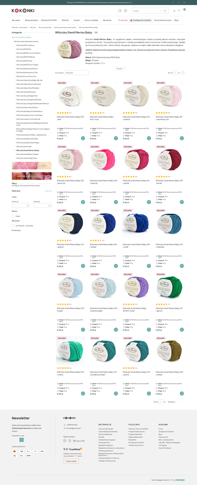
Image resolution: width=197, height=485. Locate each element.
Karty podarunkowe (136, 437)
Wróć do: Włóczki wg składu (21, 37)
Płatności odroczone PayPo (138, 429)
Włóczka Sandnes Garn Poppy (27, 143)
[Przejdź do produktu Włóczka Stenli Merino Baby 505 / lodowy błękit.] (103, 286)
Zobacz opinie (71, 461)
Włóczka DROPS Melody (25, 57)
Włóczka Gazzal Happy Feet (27, 96)
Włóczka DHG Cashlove (25, 45)
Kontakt (101, 437)
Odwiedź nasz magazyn (106, 440)
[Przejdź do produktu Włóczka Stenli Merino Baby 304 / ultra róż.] (103, 159)
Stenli (18, 216)
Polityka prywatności (105, 451)
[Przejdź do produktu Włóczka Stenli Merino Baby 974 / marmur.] (136, 95)
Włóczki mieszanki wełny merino (65, 27)
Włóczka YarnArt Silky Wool (26, 158)
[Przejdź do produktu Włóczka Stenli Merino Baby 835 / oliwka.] (169, 350)
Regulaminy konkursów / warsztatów (111, 448)
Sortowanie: (59, 73)
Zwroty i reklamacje (105, 434)
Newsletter (132, 440)
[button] (165, 10)
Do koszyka (83, 138)
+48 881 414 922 (71, 425)
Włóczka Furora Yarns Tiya (26, 76)
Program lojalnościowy (137, 431)
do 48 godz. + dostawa (24, 226)
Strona (170, 73)
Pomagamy (163, 445)
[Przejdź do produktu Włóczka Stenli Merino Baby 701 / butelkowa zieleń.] (103, 350)
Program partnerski (135, 434)
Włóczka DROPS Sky (24, 61)
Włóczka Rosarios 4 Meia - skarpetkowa (31, 135)
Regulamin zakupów (105, 445)
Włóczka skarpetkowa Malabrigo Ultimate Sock (32, 124)
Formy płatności (104, 442)
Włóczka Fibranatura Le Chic (27, 72)
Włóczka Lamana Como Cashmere (29, 115)
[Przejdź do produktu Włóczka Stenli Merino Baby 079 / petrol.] (136, 350)
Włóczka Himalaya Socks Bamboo (29, 111)
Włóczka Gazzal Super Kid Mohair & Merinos (32, 103)
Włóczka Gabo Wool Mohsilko (27, 88)
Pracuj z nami (163, 437)
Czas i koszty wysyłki (105, 429)
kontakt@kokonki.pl (73, 428)
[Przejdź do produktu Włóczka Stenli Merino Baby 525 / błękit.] (71, 286)
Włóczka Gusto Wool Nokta (27, 107)
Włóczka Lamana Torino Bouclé (28, 119)
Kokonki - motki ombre (19, 27)
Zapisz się (21, 440)
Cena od (15, 201)
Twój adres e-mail (18, 436)
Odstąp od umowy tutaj (106, 461)
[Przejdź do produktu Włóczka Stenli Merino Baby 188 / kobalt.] (103, 223)
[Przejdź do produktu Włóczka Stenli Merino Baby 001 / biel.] (71, 95)
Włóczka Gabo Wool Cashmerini (28, 84)
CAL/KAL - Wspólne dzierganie (169, 442)
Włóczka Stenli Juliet (24, 146)
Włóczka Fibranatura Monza (26, 69)
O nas (161, 429)
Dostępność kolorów (166, 431)
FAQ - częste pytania (166, 440)
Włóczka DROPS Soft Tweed (27, 65)
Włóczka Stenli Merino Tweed (27, 154)
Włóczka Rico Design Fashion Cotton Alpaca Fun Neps (33, 130)
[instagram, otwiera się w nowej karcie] (125, 10)
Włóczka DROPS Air (23, 49)
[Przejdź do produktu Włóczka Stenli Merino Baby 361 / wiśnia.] (136, 159)
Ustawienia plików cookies (108, 458)
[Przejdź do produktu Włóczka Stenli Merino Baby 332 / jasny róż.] (71, 159)
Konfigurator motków (136, 442)
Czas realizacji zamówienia (107, 431)
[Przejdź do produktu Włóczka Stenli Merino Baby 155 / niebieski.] (169, 223)
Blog (160, 434)
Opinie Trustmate (165, 448)
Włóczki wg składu (45, 27)
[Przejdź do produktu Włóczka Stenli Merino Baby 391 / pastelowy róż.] (169, 95)
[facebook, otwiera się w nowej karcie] (119, 10)
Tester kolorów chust (136, 445)
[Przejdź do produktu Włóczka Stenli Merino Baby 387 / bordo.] (169, 159)
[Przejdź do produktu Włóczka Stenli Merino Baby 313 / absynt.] (169, 286)
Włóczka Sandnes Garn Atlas (27, 139)
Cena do (37, 201)
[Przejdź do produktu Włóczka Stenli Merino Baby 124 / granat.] (71, 223)
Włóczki (33, 27)
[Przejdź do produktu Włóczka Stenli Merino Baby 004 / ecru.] (103, 95)
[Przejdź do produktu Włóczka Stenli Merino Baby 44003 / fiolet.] (136, 286)
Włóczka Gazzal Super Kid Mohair (28, 100)
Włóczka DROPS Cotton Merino (28, 53)
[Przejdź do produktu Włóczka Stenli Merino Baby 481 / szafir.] (136, 223)
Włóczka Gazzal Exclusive (26, 92)
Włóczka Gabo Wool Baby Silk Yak (29, 80)
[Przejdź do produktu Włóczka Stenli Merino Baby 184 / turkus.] (71, 350)
